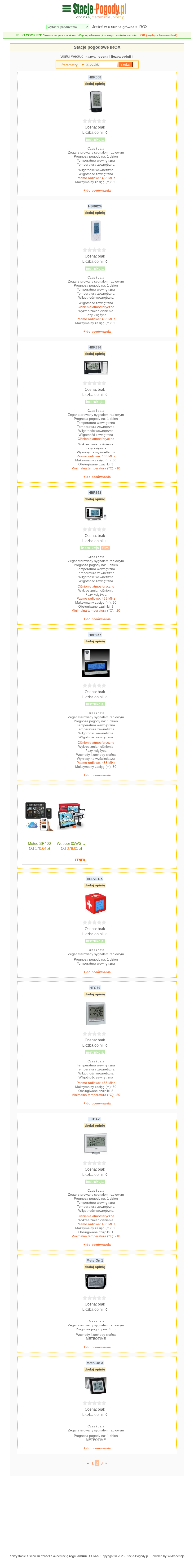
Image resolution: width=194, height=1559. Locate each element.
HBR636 (94, 347)
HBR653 (94, 492)
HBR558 (94, 77)
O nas (94, 1556)
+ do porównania (97, 190)
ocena (103, 56)
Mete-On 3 (95, 1363)
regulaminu (78, 1556)
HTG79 (94, 988)
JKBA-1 (95, 1119)
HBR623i (95, 206)
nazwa (90, 56)
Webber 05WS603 (71, 843)
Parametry (70, 65)
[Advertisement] (97, 1514)
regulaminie (116, 35)
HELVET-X (95, 879)
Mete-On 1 (95, 1260)
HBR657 (94, 635)
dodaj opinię (95, 84)
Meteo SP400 (39, 843)
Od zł (39, 848)
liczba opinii (121, 56)
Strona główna (122, 27)
